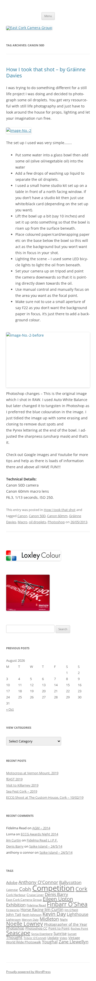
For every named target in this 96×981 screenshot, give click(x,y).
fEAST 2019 (14, 779)
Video (63, 938)
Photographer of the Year (65, 924)
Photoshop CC (36, 928)
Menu (48, 16)
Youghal (50, 942)
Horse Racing (32, 909)
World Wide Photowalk (23, 942)
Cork (81, 888)
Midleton (49, 919)
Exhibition (16, 905)
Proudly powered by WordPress (28, 972)
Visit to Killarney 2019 (22, 785)
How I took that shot (60, 509)
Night (64, 919)
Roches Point (79, 928)
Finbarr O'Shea (67, 904)
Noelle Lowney (24, 923)
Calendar (12, 890)
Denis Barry (15, 846)
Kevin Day (54, 913)
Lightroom (13, 919)
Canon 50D (37, 516)
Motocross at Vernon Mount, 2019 (32, 773)
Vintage (74, 937)
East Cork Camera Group (24, 899)
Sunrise (60, 933)
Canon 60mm (57, 516)
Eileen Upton (58, 898)
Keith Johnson (31, 915)
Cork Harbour (16, 895)
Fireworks (12, 910)
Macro (22, 522)
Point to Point (59, 928)
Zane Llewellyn (73, 942)
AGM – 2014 (41, 828)
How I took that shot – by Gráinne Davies (46, 72)
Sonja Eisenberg (41, 934)
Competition (53, 888)
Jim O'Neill (71, 910)
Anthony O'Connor (38, 882)
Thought (14, 937)
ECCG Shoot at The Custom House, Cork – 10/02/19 (44, 797)
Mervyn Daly (30, 919)
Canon (22, 516)
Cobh (25, 889)
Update (53, 937)
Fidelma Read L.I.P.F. (42, 840)
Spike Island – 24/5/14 (45, 846)
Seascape (18, 932)
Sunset (72, 934)
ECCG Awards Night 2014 (39, 834)
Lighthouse (77, 914)
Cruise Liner (35, 895)
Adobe (11, 882)
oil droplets (37, 522)
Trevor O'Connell (35, 938)
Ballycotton (70, 882)
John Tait (13, 914)
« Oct (10, 709)
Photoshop (56, 522)
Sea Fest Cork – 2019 (21, 791)
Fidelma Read (36, 905)
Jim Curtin (13, 840)
